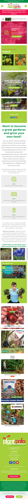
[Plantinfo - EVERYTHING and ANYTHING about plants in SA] (14, 6)
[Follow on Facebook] (11, 117)
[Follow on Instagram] (13, 117)
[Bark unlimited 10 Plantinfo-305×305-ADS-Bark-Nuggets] (11, 390)
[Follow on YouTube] (17, 117)
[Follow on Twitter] (15, 117)
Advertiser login (14, 457)
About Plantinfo (14, 454)
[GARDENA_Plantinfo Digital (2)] (11, 415)
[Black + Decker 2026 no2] (11, 366)
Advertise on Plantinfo (14, 455)
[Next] (25, 60)
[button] (2, 6)
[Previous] (3, 60)
